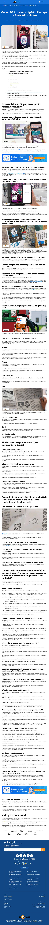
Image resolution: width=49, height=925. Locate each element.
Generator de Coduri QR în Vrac (33, 874)
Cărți (11, 85)
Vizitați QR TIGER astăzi (12, 99)
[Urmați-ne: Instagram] (24, 855)
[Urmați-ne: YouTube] (20, 855)
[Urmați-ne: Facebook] (28, 855)
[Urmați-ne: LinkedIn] (17, 855)
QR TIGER (4, 822)
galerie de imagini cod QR (36, 281)
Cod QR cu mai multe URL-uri (33, 871)
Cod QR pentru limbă (35, 289)
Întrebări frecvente (8, 896)
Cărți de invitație (13, 87)
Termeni (42, 902)
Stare (5, 904)
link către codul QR (15, 149)
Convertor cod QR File (13, 888)
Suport (43, 895)
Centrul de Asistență (8, 899)
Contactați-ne (7, 898)
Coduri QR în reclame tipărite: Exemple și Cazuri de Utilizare (24, 5)
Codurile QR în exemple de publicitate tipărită (17, 73)
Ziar (11, 81)
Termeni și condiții (41, 903)
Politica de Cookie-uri (40, 907)
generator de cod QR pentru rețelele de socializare (22, 251)
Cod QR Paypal (9, 545)
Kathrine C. (10, 20)
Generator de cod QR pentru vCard (16, 173)
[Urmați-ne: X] (31, 855)
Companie (7, 902)
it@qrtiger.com (42, 896)
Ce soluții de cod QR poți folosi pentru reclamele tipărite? (20, 71)
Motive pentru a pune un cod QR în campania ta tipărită (20, 90)
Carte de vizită (13, 79)
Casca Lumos (5, 533)
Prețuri (5, 907)
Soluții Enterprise (7, 906)
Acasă (3, 5)
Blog (7, 5)
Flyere (11, 77)
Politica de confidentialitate (39, 906)
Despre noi (6, 903)
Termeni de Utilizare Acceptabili (38, 904)
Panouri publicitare (14, 83)
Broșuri (11, 75)
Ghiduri (6, 895)
